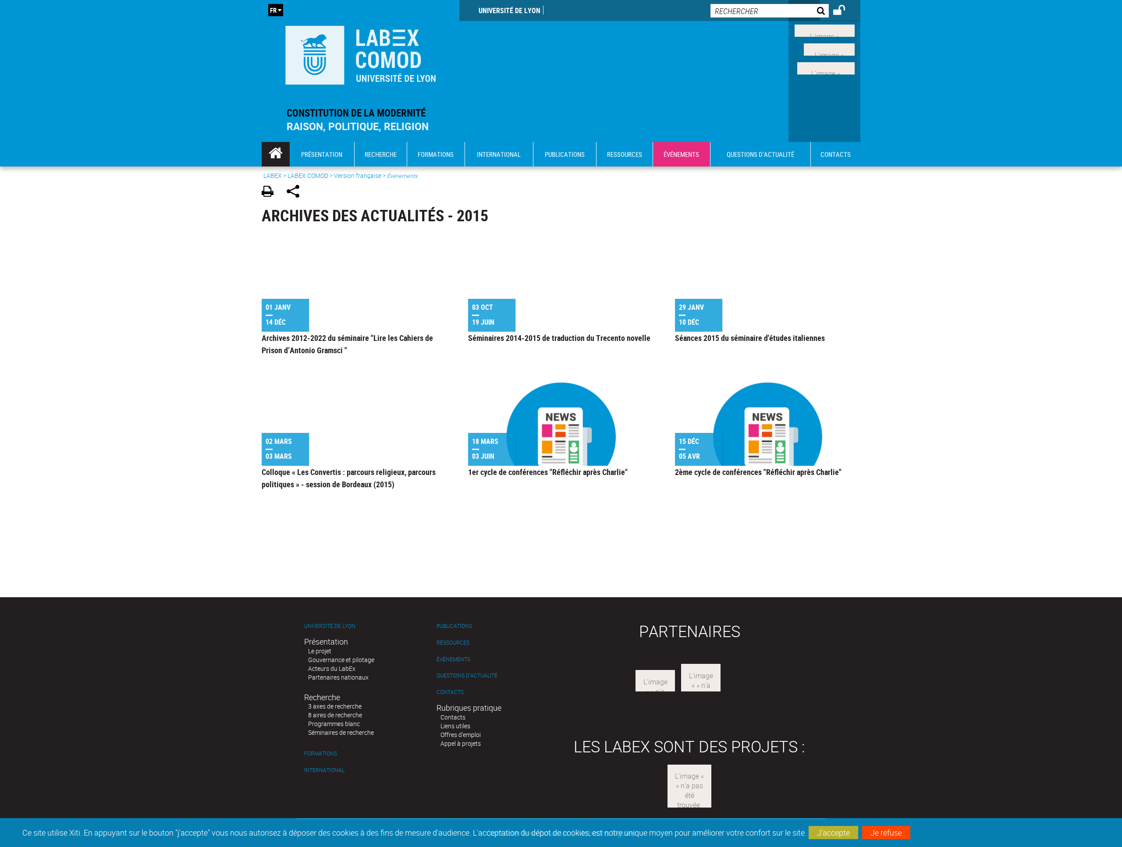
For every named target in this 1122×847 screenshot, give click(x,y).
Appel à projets (460, 743)
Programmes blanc (334, 723)
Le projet (319, 651)
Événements (453, 659)
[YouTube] (826, 67)
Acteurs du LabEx (331, 668)
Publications (454, 626)
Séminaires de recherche (341, 732)
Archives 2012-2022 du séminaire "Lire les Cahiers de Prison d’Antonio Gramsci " (347, 344)
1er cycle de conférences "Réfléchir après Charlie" (548, 472)
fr (273, 10)
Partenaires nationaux (338, 677)
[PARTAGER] (296, 192)
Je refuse (886, 832)
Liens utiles (455, 726)
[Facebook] (825, 30)
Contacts (450, 692)
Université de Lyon (509, 10)
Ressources (453, 642)
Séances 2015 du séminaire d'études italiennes (750, 338)
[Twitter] (829, 48)
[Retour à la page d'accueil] (360, 53)
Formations (320, 753)
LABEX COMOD (308, 175)
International (324, 770)
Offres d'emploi (460, 734)
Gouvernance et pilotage (341, 660)
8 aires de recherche (335, 715)
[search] (769, 11)
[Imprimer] (271, 192)
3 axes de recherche (335, 706)
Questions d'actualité (467, 675)
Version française (357, 175)
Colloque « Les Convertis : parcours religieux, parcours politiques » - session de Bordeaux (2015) (349, 478)
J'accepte (833, 832)
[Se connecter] (844, 11)
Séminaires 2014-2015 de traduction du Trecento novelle (559, 338)
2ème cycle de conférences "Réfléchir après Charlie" (758, 472)
